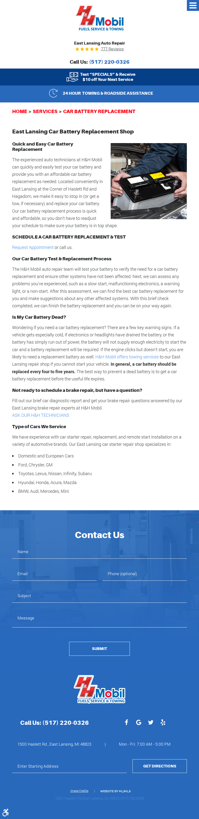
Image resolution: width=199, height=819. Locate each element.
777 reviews (112, 49)
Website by (115, 791)
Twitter (151, 723)
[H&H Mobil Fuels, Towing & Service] (99, 18)
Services (45, 111)
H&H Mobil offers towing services (127, 357)
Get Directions (159, 766)
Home (19, 111)
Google (138, 723)
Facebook (126, 723)
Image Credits (79, 791)
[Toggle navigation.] (193, 5)
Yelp (163, 723)
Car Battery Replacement (99, 111)
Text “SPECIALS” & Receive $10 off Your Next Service (107, 77)
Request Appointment (33, 247)
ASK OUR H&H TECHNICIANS (40, 415)
